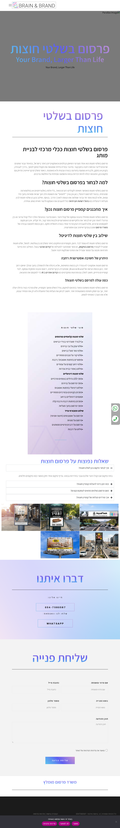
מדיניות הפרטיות (89, 750)
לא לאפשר (64, 823)
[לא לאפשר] (116, 821)
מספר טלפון (53, 700)
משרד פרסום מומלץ (60, 782)
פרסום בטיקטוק (86, 246)
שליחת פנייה (60, 657)
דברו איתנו (60, 578)
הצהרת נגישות (52, 813)
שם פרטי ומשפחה (99, 682)
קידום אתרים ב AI (50, 272)
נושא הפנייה (102, 700)
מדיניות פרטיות (49, 823)
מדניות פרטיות (39, 813)
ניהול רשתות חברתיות (79, 201)
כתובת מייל (53, 682)
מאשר (75, 823)
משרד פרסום (102, 227)
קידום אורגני (45, 246)
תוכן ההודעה (102, 718)
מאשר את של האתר (90, 750)
